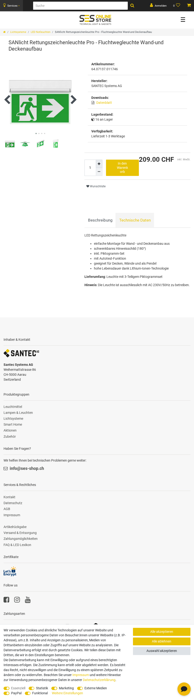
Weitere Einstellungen (67, 693)
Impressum (12, 515)
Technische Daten (135, 220)
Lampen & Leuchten (18, 413)
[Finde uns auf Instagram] (17, 601)
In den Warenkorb (122, 168)
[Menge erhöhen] (99, 164)
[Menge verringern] (99, 172)
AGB (7, 509)
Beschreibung (100, 220)
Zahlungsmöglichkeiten (21, 539)
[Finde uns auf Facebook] (6, 601)
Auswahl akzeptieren (161, 651)
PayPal (16, 693)
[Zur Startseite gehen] (4, 32)
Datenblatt (104, 103)
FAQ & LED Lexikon (17, 545)
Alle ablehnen (161, 641)
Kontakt (9, 497)
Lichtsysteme (18, 32)
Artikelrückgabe (15, 527)
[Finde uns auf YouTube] (28, 601)
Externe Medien (95, 688)
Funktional (40, 693)
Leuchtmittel (13, 407)
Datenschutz (13, 503)
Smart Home (13, 424)
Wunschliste (97, 186)
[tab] (100, 220)
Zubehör (10, 436)
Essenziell (18, 688)
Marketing (66, 688)
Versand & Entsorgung (20, 533)
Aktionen (10, 430)
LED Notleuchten (40, 32)
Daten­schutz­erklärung (99, 680)
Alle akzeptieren (161, 631)
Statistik (42, 688)
